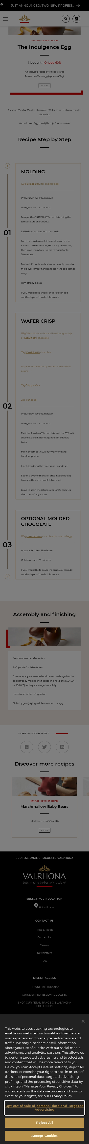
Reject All (44, 1122)
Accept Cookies (44, 1136)
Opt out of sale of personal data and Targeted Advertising (44, 1108)
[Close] (83, 1021)
